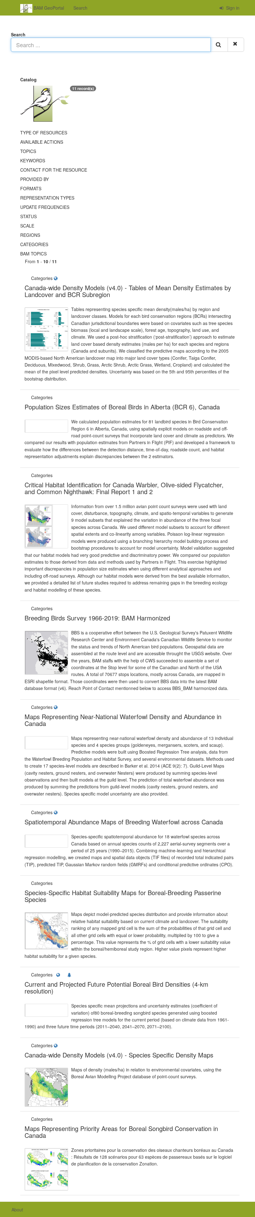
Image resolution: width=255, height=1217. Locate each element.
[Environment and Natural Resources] (70, 974)
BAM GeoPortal (48, 8)
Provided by (34, 179)
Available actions (41, 142)
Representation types (47, 198)
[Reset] (236, 45)
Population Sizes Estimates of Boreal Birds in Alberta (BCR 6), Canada (122, 406)
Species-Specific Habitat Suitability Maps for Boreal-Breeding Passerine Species (123, 896)
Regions (30, 235)
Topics (28, 151)
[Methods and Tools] (54, 397)
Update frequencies (44, 207)
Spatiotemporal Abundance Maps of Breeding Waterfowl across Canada (124, 821)
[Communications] (57, 475)
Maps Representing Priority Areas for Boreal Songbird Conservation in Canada (121, 1132)
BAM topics (33, 253)
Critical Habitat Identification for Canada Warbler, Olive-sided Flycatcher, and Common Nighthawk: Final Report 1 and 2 (124, 488)
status (28, 216)
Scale (27, 226)
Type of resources (43, 132)
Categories (34, 244)
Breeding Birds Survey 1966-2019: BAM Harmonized (97, 617)
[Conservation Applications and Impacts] (55, 475)
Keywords (32, 160)
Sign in (232, 8)
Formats (30, 188)
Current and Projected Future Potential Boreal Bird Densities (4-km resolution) (116, 987)
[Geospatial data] (54, 608)
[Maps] (56, 278)
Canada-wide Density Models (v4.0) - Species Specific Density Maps (119, 1054)
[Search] (219, 45)
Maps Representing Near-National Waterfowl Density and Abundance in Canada (123, 720)
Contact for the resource (53, 170)
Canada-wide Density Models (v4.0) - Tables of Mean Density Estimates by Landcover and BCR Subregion (128, 291)
